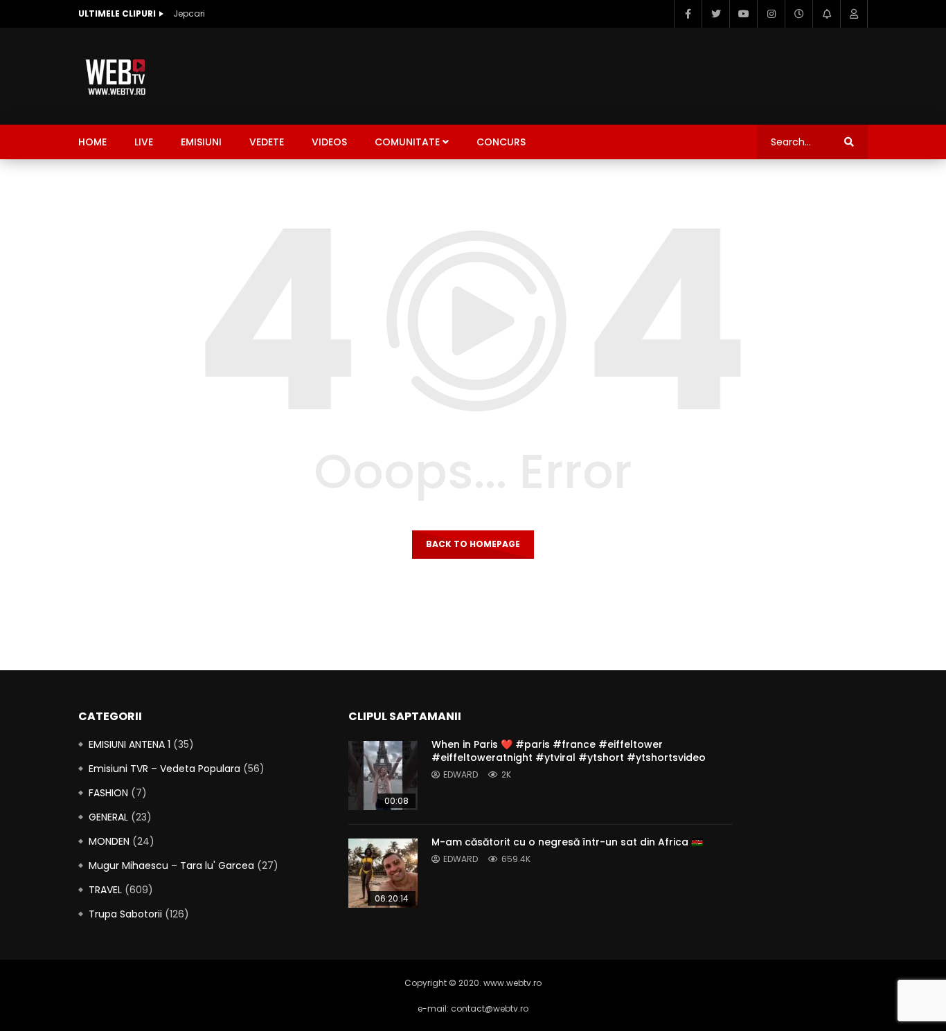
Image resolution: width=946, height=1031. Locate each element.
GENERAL (108, 817)
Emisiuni (201, 142)
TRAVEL (105, 890)
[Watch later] (798, 14)
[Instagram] (771, 14)
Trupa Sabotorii (125, 914)
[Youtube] (743, 14)
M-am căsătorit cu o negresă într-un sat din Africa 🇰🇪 (567, 842)
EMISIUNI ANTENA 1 (129, 744)
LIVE (143, 142)
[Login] (854, 14)
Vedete (266, 142)
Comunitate (407, 142)
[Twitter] (715, 14)
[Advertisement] (616, 73)
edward (460, 774)
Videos (329, 142)
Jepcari (189, 13)
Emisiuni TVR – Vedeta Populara (164, 769)
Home (92, 142)
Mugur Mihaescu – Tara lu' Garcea (171, 865)
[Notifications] (826, 14)
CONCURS (501, 142)
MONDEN (109, 841)
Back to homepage (473, 544)
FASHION (108, 793)
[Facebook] (688, 14)
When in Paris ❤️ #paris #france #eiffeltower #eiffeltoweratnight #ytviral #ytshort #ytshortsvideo (568, 750)
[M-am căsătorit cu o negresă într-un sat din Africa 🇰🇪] (383, 873)
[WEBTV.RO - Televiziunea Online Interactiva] (116, 76)
